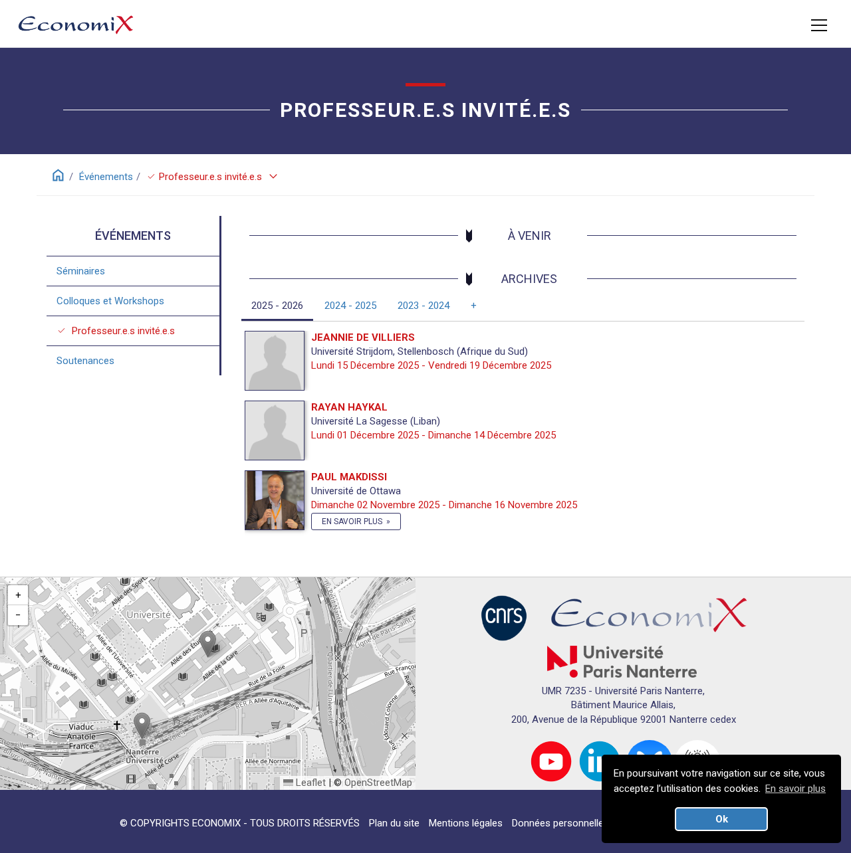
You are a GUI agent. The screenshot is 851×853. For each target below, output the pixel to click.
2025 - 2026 (277, 306)
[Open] (819, 25)
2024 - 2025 (350, 306)
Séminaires (81, 270)
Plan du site (394, 823)
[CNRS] (504, 617)
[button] (207, 644)
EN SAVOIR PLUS (352, 521)
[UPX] (622, 661)
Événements (106, 177)
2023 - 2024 (423, 306)
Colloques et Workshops (110, 300)
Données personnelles (560, 823)
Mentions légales (466, 823)
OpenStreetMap (378, 783)
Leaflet (309, 783)
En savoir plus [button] (795, 789)
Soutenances (85, 360)
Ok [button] (721, 819)
